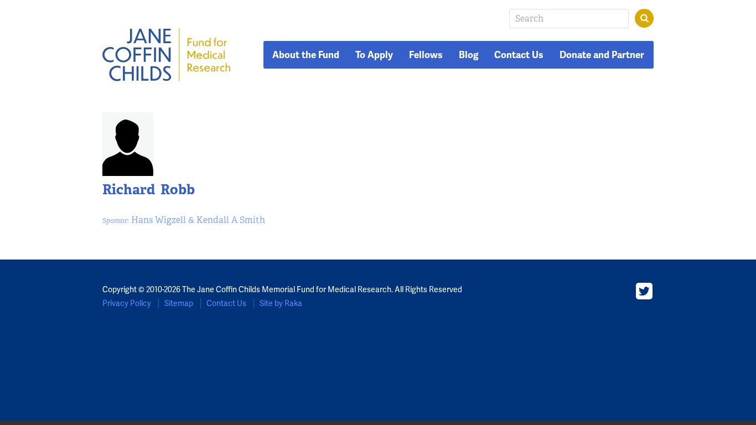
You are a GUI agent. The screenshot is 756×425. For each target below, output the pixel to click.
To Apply (374, 55)
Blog (469, 55)
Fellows (426, 55)
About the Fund (305, 55)
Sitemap (178, 303)
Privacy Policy (126, 303)
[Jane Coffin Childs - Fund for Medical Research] (166, 54)
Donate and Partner (602, 55)
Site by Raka (281, 303)
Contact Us (518, 55)
